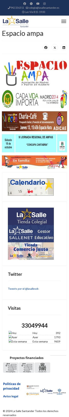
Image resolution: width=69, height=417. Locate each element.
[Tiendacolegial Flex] (34, 216)
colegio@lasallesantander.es (44, 7)
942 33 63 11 (17, 7)
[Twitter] (31, 3)
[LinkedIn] (64, 47)
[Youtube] (37, 3)
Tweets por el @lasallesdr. (23, 288)
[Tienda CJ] (34, 251)
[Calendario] (34, 187)
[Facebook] (24, 3)
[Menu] (63, 21)
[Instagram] (44, 3)
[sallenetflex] (34, 233)
